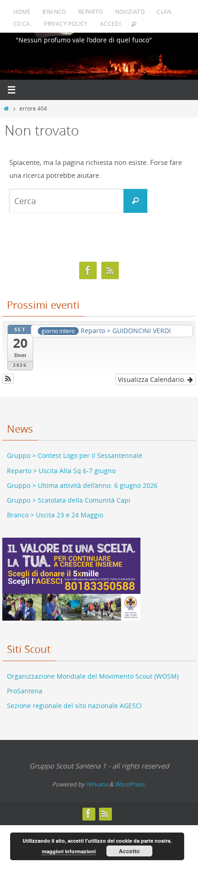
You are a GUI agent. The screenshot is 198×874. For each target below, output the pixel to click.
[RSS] (110, 271)
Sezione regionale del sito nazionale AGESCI (74, 699)
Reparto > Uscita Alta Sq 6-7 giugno (61, 464)
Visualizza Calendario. (152, 373)
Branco (54, 11)
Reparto (90, 11)
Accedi (110, 23)
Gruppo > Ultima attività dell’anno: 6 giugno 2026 (82, 479)
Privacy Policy (66, 23)
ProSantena (24, 684)
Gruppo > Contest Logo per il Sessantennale (74, 449)
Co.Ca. (22, 23)
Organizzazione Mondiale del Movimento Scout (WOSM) (93, 669)
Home (22, 11)
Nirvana (97, 778)
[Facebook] (88, 271)
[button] (8, 372)
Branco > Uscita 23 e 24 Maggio (55, 508)
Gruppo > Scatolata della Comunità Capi (68, 493)
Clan (164, 11)
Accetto (129, 851)
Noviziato (130, 11)
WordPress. (130, 778)
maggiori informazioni (69, 851)
